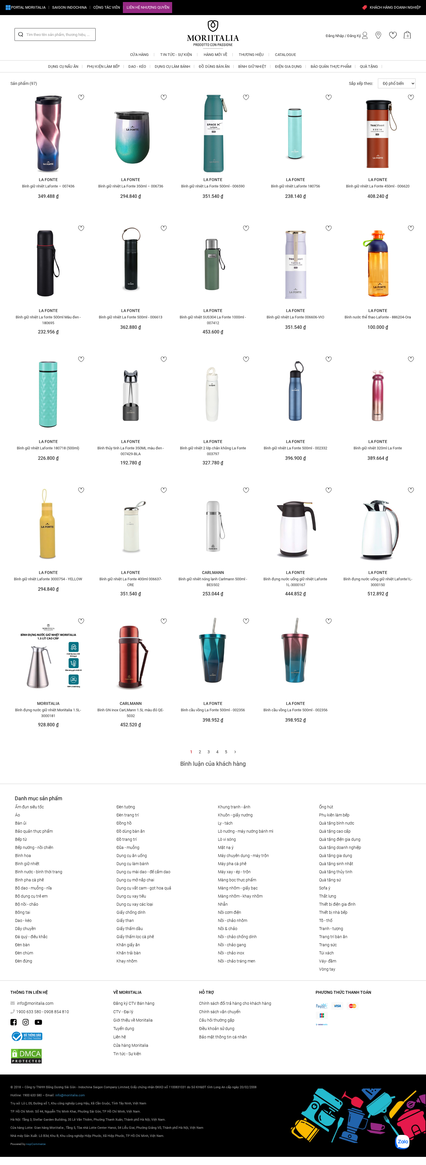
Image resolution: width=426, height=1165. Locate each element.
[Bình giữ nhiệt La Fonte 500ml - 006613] (130, 264)
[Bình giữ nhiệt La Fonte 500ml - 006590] (213, 133)
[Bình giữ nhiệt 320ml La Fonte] (378, 395)
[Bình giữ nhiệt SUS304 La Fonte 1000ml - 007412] (213, 264)
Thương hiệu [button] (251, 54)
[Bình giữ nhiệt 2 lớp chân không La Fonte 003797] (213, 395)
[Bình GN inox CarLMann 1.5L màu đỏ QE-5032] (130, 657)
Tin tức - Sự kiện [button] (176, 54)
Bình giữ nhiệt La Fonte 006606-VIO (295, 317)
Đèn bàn (22, 944)
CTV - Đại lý (123, 1011)
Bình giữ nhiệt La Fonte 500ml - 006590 (213, 186)
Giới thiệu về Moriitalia (133, 1020)
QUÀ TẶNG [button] (369, 66)
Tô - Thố (325, 920)
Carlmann (213, 572)
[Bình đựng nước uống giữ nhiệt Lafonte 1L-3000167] (295, 526)
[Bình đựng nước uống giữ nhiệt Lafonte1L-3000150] (378, 526)
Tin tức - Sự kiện (127, 1053)
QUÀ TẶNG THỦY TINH (335, 871)
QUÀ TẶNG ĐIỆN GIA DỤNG (340, 839)
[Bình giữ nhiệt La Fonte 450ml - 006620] (378, 133)
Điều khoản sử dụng (216, 1028)
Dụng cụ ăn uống (131, 855)
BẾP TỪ (21, 839)
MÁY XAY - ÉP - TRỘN (234, 871)
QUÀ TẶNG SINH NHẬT (336, 863)
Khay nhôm (126, 961)
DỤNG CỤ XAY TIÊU (131, 896)
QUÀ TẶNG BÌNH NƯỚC (336, 823)
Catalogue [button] (285, 54)
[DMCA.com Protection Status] (26, 1056)
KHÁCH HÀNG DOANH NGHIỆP (395, 7)
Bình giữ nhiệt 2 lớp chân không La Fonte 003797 (213, 451)
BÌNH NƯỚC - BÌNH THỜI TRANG (38, 871)
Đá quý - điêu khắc (31, 936)
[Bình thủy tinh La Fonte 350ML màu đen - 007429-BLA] (130, 395)
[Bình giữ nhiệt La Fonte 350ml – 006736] (130, 133)
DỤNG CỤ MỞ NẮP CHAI (135, 880)
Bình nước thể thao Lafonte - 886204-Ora (378, 317)
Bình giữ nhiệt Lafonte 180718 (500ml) (48, 448)
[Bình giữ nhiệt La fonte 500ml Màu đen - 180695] (48, 264)
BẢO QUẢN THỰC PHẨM (34, 831)
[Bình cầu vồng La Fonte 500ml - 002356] (213, 657)
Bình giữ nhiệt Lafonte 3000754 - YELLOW (48, 579)
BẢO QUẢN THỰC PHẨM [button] (331, 66)
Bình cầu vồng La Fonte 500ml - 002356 (213, 710)
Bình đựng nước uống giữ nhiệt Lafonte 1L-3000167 (295, 582)
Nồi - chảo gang (232, 944)
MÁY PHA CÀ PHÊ (232, 863)
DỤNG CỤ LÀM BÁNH (132, 863)
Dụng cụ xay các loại (134, 904)
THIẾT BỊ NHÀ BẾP (333, 912)
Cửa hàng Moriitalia (130, 1045)
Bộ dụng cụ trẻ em (31, 896)
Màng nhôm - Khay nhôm (240, 896)
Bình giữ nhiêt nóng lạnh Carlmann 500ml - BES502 (213, 582)
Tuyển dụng (123, 1028)
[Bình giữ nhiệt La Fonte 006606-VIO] (295, 264)
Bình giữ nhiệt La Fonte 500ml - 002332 (295, 448)
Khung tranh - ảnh (234, 807)
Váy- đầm (327, 961)
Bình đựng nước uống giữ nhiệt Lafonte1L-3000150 (377, 582)
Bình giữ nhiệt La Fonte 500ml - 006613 (130, 317)
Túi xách (326, 953)
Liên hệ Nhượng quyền (148, 7)
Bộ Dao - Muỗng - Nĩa (33, 888)
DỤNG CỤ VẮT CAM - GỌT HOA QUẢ (143, 888)
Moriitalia (48, 703)
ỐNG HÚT (326, 807)
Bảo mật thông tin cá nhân (223, 1037)
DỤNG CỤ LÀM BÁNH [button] (172, 66)
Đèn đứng (23, 961)
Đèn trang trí (127, 815)
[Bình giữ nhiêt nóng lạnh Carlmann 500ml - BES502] (213, 526)
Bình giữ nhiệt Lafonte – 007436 (48, 186)
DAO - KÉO (23, 920)
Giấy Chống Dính (130, 912)
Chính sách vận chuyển (220, 1011)
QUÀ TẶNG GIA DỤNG (335, 855)
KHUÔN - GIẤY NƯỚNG (235, 815)
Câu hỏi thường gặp (216, 1020)
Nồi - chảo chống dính (237, 936)
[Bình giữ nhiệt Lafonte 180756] (295, 133)
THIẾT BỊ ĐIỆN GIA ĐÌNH (337, 904)
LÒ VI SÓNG (227, 839)
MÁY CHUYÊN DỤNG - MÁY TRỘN (243, 855)
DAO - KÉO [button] (137, 66)
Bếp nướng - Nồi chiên (34, 847)
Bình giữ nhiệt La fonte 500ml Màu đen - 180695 (48, 320)
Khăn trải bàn (128, 953)
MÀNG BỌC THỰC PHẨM (237, 880)
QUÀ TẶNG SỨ (330, 880)
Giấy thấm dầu (129, 928)
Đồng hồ (124, 823)
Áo (17, 815)
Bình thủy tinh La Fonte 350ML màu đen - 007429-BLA (130, 451)
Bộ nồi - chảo (26, 904)
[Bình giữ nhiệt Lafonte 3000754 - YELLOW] (48, 526)
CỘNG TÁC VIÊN (106, 7)
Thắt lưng (327, 896)
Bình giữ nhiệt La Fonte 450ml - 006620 (377, 186)
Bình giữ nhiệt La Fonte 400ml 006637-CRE (130, 582)
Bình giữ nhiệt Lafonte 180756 (295, 186)
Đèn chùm (24, 953)
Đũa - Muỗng (127, 847)
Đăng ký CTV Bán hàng (133, 1003)
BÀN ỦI (20, 823)
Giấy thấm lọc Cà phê (135, 936)
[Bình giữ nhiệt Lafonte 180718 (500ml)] (48, 395)
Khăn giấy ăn (128, 944)
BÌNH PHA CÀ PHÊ (29, 880)
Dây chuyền (25, 928)
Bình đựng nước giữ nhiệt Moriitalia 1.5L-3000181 (48, 713)
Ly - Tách (225, 823)
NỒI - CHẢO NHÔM (232, 920)
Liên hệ (119, 1037)
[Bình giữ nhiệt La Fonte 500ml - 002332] (295, 395)
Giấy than (125, 920)
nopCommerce (35, 1144)
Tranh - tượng (331, 928)
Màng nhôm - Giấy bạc (238, 888)
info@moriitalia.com (35, 1003)
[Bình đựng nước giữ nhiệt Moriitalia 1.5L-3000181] (48, 657)
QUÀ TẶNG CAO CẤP (335, 831)
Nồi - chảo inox (231, 953)
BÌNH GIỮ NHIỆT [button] (252, 66)
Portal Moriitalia (28, 7)
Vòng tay (327, 969)
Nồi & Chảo (227, 928)
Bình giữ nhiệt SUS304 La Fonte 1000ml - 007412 (213, 320)
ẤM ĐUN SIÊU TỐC (29, 807)
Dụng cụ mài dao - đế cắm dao (143, 871)
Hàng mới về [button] (215, 54)
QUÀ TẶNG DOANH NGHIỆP (340, 847)
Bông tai (22, 912)
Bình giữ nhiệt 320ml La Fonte (378, 448)
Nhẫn (223, 904)
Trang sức (328, 944)
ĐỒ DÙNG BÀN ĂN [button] (214, 66)
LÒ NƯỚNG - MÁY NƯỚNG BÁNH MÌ (245, 831)
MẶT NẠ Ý (226, 847)
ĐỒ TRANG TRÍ (126, 839)
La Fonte (48, 179)
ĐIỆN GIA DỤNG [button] (288, 66)
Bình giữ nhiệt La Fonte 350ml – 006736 (130, 186)
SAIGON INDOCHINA (69, 7)
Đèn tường (125, 807)
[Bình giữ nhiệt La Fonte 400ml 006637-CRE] (130, 526)
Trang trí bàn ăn (333, 936)
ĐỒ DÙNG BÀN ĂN (130, 831)
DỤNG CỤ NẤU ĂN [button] (63, 66)
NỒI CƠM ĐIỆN (229, 912)
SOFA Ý (324, 888)
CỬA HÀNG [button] (139, 54)
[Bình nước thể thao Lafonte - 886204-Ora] (378, 264)
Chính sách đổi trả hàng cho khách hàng (235, 1003)
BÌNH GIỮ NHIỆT (27, 863)
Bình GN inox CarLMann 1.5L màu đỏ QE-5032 (130, 713)
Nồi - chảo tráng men (236, 961)
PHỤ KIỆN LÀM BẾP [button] (103, 66)
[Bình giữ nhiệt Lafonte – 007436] (48, 133)
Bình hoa (23, 855)
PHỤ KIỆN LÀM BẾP (334, 815)
